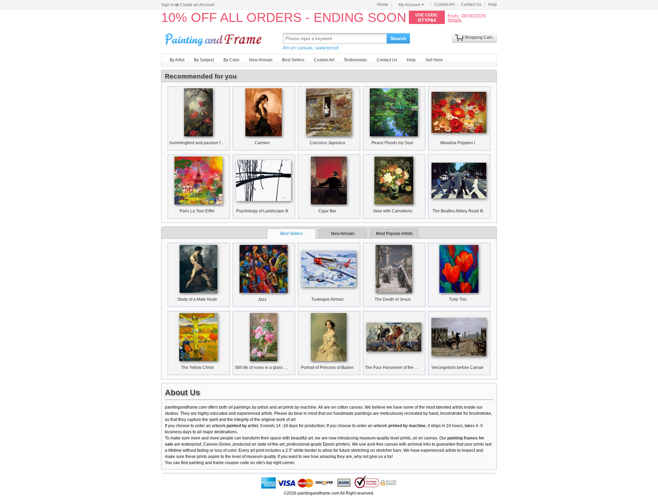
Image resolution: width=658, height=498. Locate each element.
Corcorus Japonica (327, 142)
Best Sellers (293, 60)
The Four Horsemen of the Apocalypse (400, 367)
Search (398, 38)
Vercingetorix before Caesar (457, 367)
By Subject (204, 60)
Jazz (262, 299)
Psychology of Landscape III (262, 211)
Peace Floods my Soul (392, 142)
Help (492, 4)
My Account (409, 4)
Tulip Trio (457, 299)
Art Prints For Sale (214, 38)
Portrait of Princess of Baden (327, 367)
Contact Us (471, 4)
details (455, 19)
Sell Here (434, 60)
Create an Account (197, 4)
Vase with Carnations (392, 211)
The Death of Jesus (393, 299)
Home (382, 4)
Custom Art (444, 4)
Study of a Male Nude (197, 299)
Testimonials (355, 60)
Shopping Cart (477, 37)
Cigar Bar (327, 211)
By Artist (177, 60)
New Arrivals (260, 60)
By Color (231, 60)
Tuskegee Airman (327, 299)
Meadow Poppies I (457, 142)
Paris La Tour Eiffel (197, 211)
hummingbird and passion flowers (201, 142)
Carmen (262, 142)
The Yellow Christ (197, 367)
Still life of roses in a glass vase (264, 367)
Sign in (167, 4)
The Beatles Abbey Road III (457, 211)
